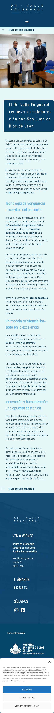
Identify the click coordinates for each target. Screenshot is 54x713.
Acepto (27, 689)
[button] (49, 661)
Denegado (27, 697)
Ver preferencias (27, 706)
